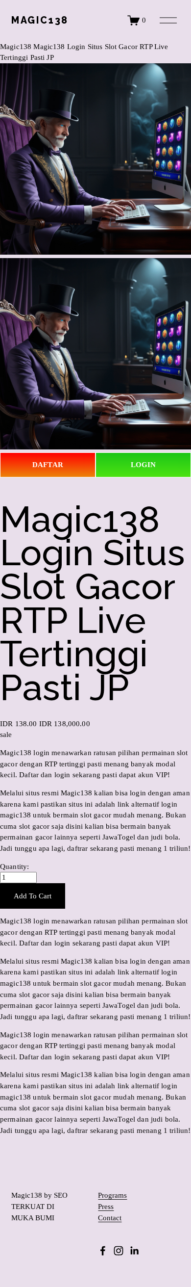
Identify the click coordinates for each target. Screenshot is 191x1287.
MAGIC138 (39, 20)
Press (106, 1206)
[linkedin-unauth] (134, 1251)
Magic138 (15, 47)
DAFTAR (47, 465)
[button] (32, 896)
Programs (112, 1195)
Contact (109, 1218)
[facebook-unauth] (103, 1251)
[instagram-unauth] (118, 1251)
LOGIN (143, 465)
